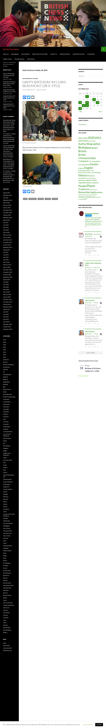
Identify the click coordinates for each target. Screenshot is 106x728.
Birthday (29, 78)
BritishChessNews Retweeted (93, 231)
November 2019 (7, 302)
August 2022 (6, 220)
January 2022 (7, 237)
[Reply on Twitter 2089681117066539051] (86, 346)
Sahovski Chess (7, 588)
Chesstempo (82, 124)
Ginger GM (6, 487)
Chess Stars (6, 407)
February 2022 (7, 235)
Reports (5, 578)
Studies (91, 194)
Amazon (5, 362)
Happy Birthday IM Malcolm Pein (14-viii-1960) (9, 106)
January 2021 (7, 267)
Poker (4, 558)
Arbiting (5, 369)
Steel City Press (7, 595)
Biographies (15, 54)
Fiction (5, 465)
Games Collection (8, 482)
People (48, 199)
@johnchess (88, 302)
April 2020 (6, 289)
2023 (85, 141)
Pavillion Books (7, 550)
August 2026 (6, 193)
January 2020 (7, 297)
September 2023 (7, 200)
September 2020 (7, 277)
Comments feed (7, 648)
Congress (5, 429)
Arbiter (93, 141)
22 (83, 105)
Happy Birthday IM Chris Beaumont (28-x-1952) (44, 84)
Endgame (81, 168)
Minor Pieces (6, 528)
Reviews (98, 192)
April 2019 (6, 319)
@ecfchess (88, 267)
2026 (89, 141)
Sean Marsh (89, 234)
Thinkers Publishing (86, 197)
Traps (4, 620)
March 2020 (6, 292)
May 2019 (6, 317)
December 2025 (7, 195)
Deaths (94, 164)
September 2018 (7, 329)
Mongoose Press (7, 531)
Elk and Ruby (6, 446)
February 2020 (7, 294)
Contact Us (53, 54)
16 (87, 102)
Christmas (6, 416)
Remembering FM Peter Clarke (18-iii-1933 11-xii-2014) (8, 155)
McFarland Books (91, 178)
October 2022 (7, 215)
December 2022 (7, 210)
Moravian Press (7, 533)
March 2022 (6, 232)
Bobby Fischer (7, 389)
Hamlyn (5, 492)
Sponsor (5, 593)
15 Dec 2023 (96, 267)
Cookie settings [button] (87, 725)
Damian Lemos (7, 438)
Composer (83, 161)
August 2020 (6, 279)
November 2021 (7, 242)
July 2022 (5, 222)
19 (97, 102)
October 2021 (7, 245)
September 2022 (7, 217)
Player (55, 199)
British (41, 199)
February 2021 (7, 264)
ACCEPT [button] (99, 724)
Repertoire (6, 575)
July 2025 (5, 197)
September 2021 (7, 247)
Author (82, 143)
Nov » (100, 111)
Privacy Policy (7, 59)
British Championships (9, 397)
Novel (4, 543)
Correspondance (94, 161)
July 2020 (5, 282)
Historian (5, 499)
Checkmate (6, 404)
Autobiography (7, 374)
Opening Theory (84, 182)
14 (80, 102)
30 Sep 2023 (88, 236)
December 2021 (7, 240)
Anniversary (6, 367)
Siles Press (6, 590)
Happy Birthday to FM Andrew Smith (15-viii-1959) (9, 97)
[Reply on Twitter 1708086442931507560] (86, 255)
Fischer (92, 170)
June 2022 (6, 225)
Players (35, 78)
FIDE (4, 470)
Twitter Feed (31, 59)
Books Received (7, 394)
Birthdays (33, 199)
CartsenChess (7, 402)
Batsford (5, 377)
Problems (5, 565)
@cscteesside (97, 234)
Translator (6, 617)
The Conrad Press (8, 603)
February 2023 (7, 205)
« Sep (80, 111)
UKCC (85, 199)
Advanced (6, 359)
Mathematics (6, 521)
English (88, 167)
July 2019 (5, 312)
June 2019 (6, 314)
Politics (5, 560)
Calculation (6, 399)
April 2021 (6, 260)
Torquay (5, 610)
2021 (98, 137)
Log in (4, 643)
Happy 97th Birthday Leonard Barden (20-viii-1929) (8, 75)
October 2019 (7, 304)
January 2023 (7, 207)
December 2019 (7, 299)
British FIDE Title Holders (39, 54)
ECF (4, 443)
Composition (6, 426)
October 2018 (7, 327)
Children (5, 414)
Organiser (95, 183)
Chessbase (6, 411)
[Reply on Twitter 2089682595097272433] (86, 323)
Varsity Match (7, 627)
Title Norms (6, 607)
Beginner (5, 379)
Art (4, 372)
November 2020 (7, 272)
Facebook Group (65, 54)
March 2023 (6, 202)
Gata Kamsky (6, 484)
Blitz (4, 387)
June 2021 (6, 255)
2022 (80, 141)
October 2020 (7, 274)
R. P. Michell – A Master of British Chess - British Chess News (9, 135)
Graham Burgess (7, 489)
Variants (5, 625)
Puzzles (5, 568)
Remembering (86, 192)
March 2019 (6, 322)
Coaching (5, 421)
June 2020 (6, 284)
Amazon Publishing (8, 364)
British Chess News (11, 49)
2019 (85, 138)
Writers (5, 632)
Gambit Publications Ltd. (86, 172)
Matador (5, 518)
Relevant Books (19, 59)
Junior (5, 511)
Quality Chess (93, 189)
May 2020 (6, 287)
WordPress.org (7, 650)
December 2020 (7, 269)
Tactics (95, 195)
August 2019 (6, 309)
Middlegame (82, 180)
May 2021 (6, 257)
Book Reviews (25, 54)
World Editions (7, 630)
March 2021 (6, 262)
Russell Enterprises (83, 195)
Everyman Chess (84, 170)
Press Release (6, 563)
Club (4, 419)
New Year (5, 538)
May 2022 (6, 227)
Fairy (4, 462)
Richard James (7, 583)
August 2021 (6, 250)
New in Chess (92, 180)
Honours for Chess (79, 54)
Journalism (82, 178)
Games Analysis (7, 479)
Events (5, 457)
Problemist (83, 189)
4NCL (80, 138)
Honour (5, 504)
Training (80, 199)
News (4, 541)
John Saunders (90, 300)
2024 (4, 352)
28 (80, 108)
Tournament (98, 197)
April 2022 (6, 230)
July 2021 (5, 252)
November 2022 (7, 212)
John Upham (42, 90)
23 (87, 105)
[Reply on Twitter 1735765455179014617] (86, 292)
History (83, 175)
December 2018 (7, 324)
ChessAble (6, 409)
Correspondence (84, 165)
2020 (23, 78)
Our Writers (91, 54)
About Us (6, 54)
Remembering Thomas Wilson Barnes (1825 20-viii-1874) (9, 83)
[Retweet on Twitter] (84, 231)
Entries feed (6, 645)
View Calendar (83, 376)
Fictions (5, 467)
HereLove (5, 496)
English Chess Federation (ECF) (93, 264)
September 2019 (7, 307)
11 (94, 99)
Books (95, 147)
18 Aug (96, 302)
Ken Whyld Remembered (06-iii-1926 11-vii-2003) (8, 166)
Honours (91, 176)
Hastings (98, 172)
